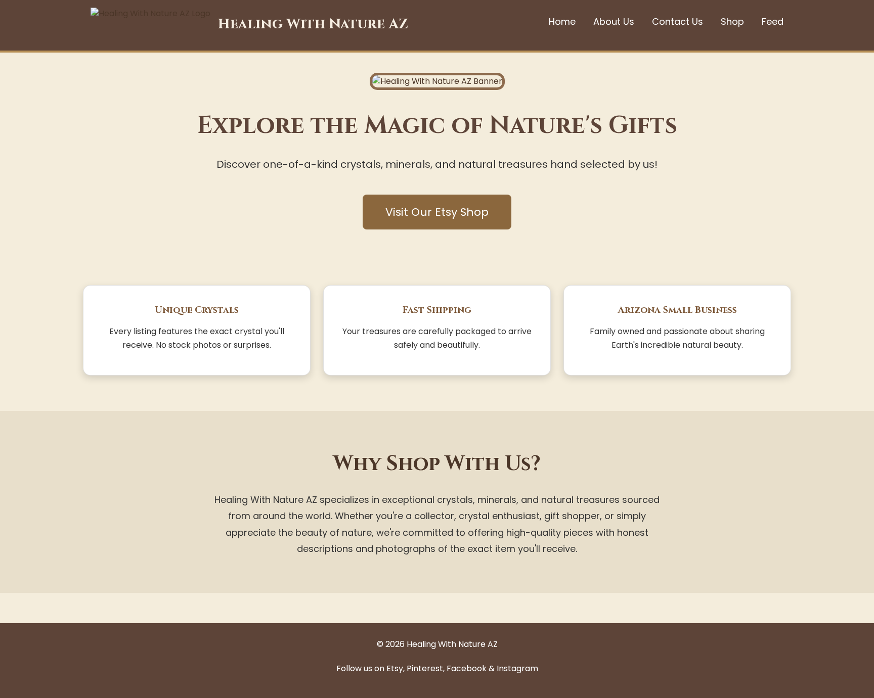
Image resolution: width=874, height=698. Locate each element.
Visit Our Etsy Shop (437, 212)
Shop (732, 21)
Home (562, 21)
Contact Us (677, 21)
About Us (613, 21)
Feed (772, 21)
